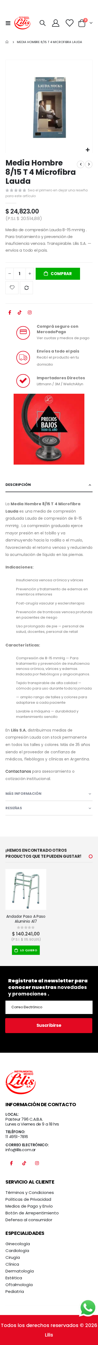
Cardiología (17, 1250)
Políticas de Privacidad (28, 1199)
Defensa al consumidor (28, 1220)
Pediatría (14, 1291)
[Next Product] (89, 164)
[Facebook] (9, 314)
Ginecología (17, 1244)
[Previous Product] (80, 164)
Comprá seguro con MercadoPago (57, 329)
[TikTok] (19, 314)
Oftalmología (19, 1284)
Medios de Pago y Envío (29, 1206)
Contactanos (18, 771)
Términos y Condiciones (29, 1192)
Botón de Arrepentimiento (32, 1213)
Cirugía (12, 1257)
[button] (87, 150)
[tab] (49, 485)
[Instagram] (29, 314)
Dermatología (19, 1271)
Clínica (12, 1264)
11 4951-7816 (16, 1136)
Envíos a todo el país (58, 351)
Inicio (7, 42)
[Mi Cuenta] (56, 23)
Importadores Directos (61, 378)
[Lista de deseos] (69, 23)
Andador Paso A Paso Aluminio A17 (25, 919)
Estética (13, 1278)
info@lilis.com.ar (20, 1150)
